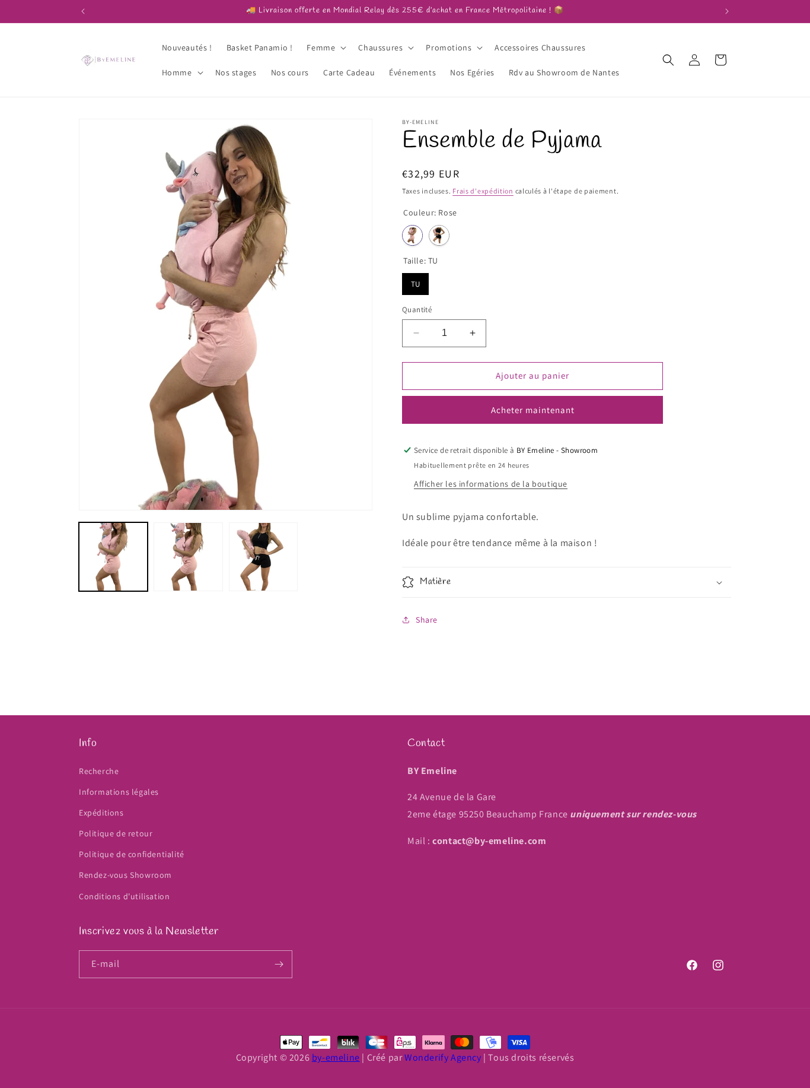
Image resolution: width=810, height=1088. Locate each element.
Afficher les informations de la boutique (490, 483)
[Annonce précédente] (83, 11)
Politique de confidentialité (131, 854)
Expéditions (101, 812)
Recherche (99, 771)
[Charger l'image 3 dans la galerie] (263, 556)
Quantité (417, 309)
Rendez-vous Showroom (125, 875)
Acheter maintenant (533, 409)
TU (415, 281)
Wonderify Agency (442, 1057)
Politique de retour (115, 833)
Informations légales (119, 791)
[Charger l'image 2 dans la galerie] (188, 556)
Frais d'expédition (483, 190)
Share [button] (427, 619)
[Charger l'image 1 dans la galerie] (113, 556)
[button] (325, 47)
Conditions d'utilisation (124, 896)
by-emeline (336, 1057)
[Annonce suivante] (727, 11)
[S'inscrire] (279, 964)
